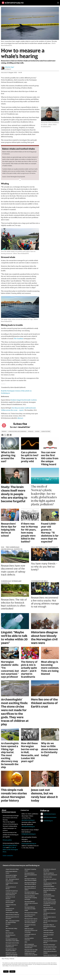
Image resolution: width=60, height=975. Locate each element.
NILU (7, 926)
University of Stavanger (49, 944)
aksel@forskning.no (28, 820)
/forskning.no (48, 820)
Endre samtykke (8, 855)
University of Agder (48, 930)
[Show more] (20, 180)
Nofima (7, 930)
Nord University (10, 932)
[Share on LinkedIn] (7, 435)
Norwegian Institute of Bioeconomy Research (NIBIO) (30, 888)
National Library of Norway (12, 914)
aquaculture (45, 431)
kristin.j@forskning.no (29, 843)
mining (4, 431)
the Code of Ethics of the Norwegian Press (10, 849)
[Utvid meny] (58, 2)
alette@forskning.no (28, 826)
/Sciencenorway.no (50, 814)
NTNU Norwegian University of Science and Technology (31, 930)
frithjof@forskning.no (29, 834)
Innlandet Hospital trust (12, 890)
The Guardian (18, 338)
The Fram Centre (47, 877)
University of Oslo (47, 938)
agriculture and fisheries (17, 431)
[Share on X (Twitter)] (5, 435)
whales (30, 431)
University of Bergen (48, 932)
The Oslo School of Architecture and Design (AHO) (49, 909)
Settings (12, 971)
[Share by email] (10, 435)
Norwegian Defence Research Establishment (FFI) (31, 874)
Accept (5, 971)
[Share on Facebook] (2, 435)
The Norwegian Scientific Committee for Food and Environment (49, 903)
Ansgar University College (12, 869)
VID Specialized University (50, 947)
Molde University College (12, 912)
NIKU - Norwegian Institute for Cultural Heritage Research (12, 922)
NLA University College (11, 928)
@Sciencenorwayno (50, 817)
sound (37, 431)
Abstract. (20, 418)
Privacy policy (7, 840)
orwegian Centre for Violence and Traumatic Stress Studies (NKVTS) (11, 954)
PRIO (26, 942)
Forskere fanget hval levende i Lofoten (24, 400)
